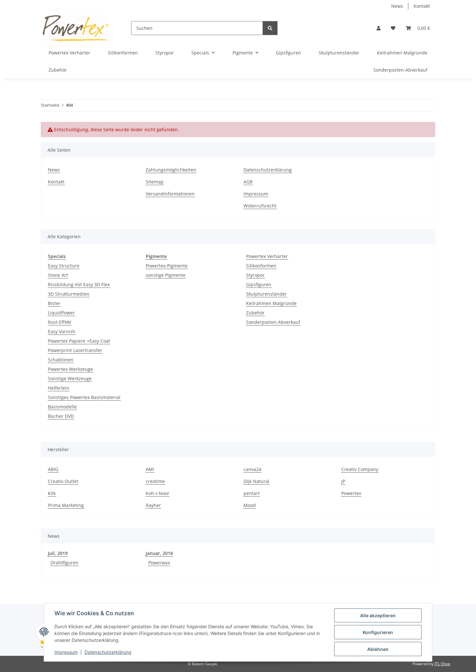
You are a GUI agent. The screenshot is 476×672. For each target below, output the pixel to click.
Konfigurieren (378, 632)
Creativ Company (359, 469)
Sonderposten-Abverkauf (273, 322)
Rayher (153, 505)
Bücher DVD (61, 416)
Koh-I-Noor (157, 493)
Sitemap (155, 182)
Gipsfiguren (258, 284)
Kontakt (422, 6)
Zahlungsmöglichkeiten (171, 170)
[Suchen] (270, 28)
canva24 (252, 469)
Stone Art (58, 275)
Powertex (351, 493)
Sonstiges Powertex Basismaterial (84, 397)
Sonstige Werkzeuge (70, 378)
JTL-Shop (442, 663)
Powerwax (159, 563)
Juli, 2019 (58, 553)
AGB (248, 182)
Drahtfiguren (64, 563)
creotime (155, 481)
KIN (52, 493)
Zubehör (255, 313)
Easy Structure (63, 266)
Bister (54, 303)
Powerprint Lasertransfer (75, 350)
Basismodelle (62, 407)
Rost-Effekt (59, 322)
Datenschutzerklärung (108, 652)
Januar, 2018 (159, 553)
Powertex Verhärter (267, 256)
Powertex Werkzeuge (70, 369)
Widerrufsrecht (260, 206)
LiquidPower (61, 313)
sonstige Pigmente (166, 275)
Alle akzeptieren (378, 615)
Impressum (66, 652)
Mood (250, 505)
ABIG (53, 469)
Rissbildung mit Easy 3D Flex (79, 284)
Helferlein (58, 388)
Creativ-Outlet (63, 481)
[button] (378, 28)
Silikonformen (261, 266)
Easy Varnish (61, 331)
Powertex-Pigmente (166, 266)
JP (343, 481)
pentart (252, 493)
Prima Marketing (66, 505)
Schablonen (61, 360)
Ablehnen (378, 649)
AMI (150, 469)
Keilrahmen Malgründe (271, 303)
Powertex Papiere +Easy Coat (79, 341)
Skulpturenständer (266, 294)
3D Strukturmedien (68, 294)
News (397, 6)
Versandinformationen (170, 194)
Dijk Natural (256, 481)
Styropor (255, 275)
